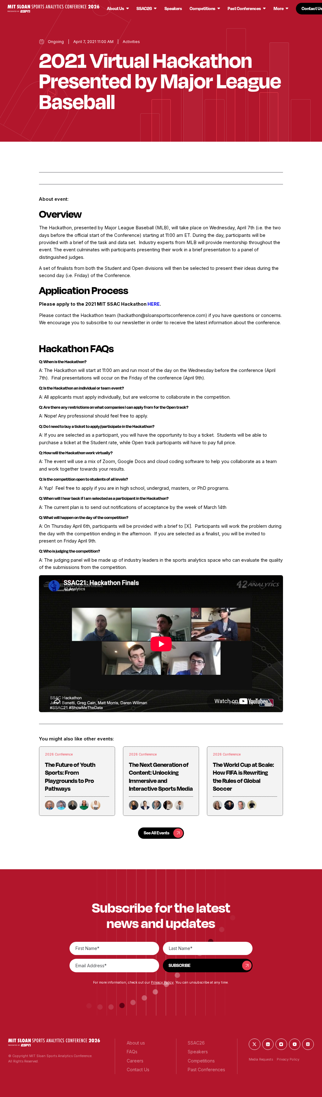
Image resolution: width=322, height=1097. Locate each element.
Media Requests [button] (261, 1059)
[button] (53, 9)
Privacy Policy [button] (162, 982)
